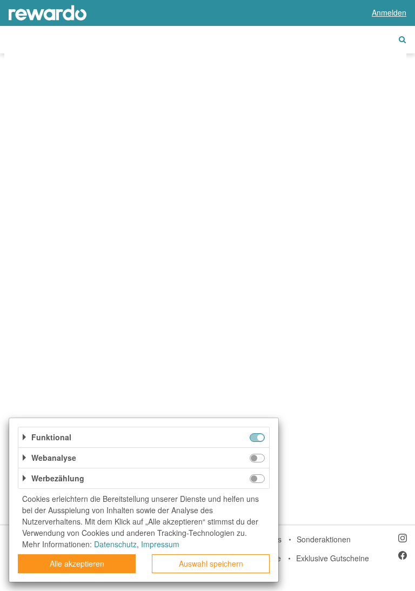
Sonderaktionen (324, 539)
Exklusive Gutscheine (332, 558)
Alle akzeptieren (77, 563)
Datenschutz (115, 544)
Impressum (160, 544)
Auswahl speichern (211, 563)
